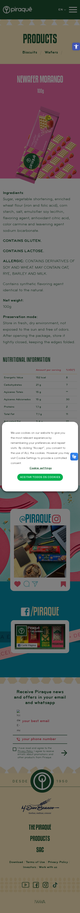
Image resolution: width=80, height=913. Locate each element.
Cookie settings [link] (41, 468)
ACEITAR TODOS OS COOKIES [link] (40, 477)
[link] (76, 46)
